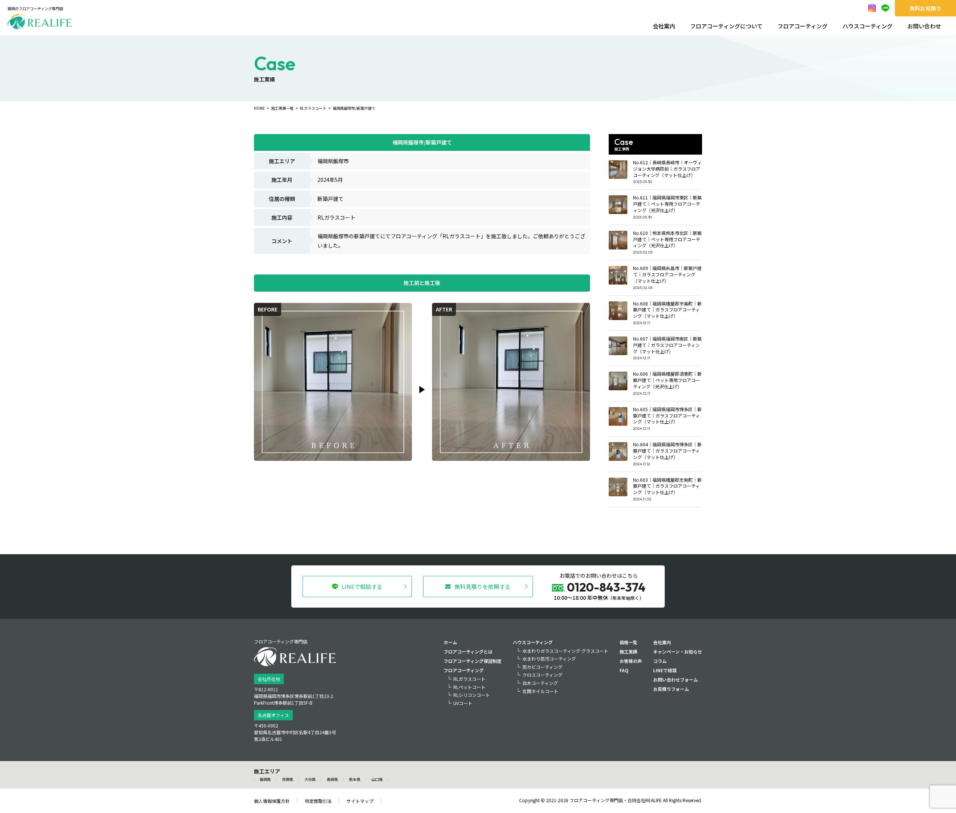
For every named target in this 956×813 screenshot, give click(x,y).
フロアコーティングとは (468, 651)
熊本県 (354, 779)
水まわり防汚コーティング (549, 658)
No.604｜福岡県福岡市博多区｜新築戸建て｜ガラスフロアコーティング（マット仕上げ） (667, 450)
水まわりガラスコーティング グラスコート (565, 651)
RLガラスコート (469, 679)
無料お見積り (925, 8)
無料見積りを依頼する (482, 586)
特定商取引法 (318, 801)
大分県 (310, 779)
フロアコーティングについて (726, 26)
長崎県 (332, 779)
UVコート (462, 703)
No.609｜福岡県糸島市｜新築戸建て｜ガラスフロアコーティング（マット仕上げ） (667, 274)
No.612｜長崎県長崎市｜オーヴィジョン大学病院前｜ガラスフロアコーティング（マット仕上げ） (667, 168)
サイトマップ (360, 801)
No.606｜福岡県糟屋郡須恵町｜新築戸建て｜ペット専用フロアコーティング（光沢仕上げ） (667, 380)
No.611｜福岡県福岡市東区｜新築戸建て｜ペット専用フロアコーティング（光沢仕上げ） (667, 203)
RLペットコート (469, 687)
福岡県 (265, 779)
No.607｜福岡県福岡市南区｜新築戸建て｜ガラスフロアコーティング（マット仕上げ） (667, 344)
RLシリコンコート (471, 695)
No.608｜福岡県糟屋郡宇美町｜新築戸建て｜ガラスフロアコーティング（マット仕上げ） (667, 309)
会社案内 (664, 26)
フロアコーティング (802, 26)
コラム (660, 661)
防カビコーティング (542, 667)
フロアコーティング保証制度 (473, 661)
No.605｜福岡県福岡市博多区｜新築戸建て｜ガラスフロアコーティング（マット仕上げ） (667, 415)
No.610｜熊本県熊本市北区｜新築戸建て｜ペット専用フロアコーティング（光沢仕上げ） (667, 239)
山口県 (377, 779)
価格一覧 (628, 642)
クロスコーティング (542, 674)
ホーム (450, 642)
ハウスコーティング (867, 26)
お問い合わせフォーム (675, 679)
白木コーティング (540, 683)
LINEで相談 (665, 670)
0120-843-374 (606, 587)
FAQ (624, 670)
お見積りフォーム (671, 689)
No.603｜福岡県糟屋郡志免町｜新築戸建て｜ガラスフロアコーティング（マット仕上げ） (667, 486)
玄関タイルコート (540, 691)
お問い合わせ (924, 26)
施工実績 (628, 651)
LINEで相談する (362, 586)
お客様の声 (631, 661)
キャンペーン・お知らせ (677, 651)
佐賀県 (287, 779)
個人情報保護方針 (272, 801)
